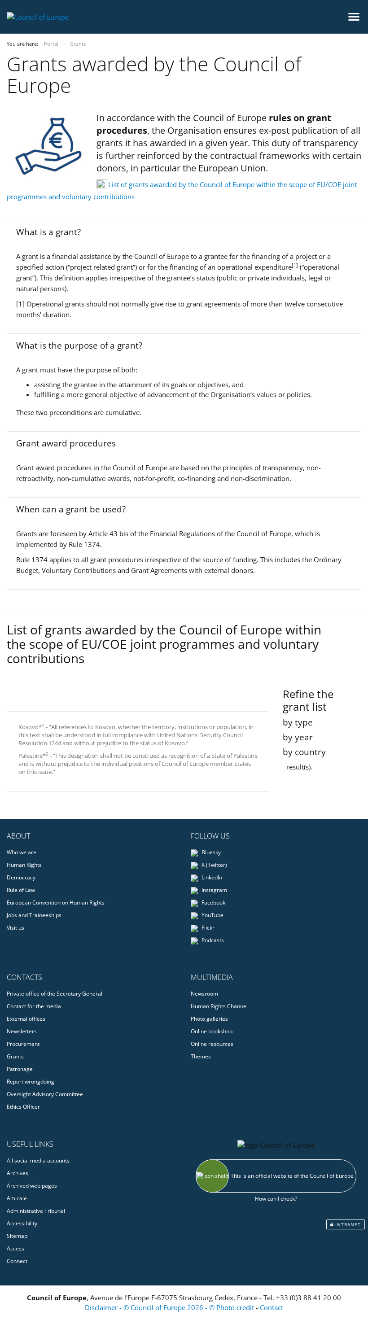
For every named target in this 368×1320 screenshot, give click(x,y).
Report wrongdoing (30, 1081)
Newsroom (204, 993)
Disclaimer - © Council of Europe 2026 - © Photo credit (170, 1307)
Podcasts (212, 940)
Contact (271, 1307)
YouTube (211, 915)
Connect (17, 1261)
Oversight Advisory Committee (45, 1094)
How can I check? (276, 1198)
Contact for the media (34, 1006)
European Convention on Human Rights (56, 902)
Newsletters (22, 1031)
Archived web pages (32, 1185)
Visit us (15, 927)
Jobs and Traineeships (34, 915)
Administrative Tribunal (36, 1211)
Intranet (347, 1224)
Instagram (213, 890)
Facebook (212, 902)
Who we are (21, 852)
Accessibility (22, 1223)
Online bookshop (211, 1031)
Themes (201, 1056)
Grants (15, 1056)
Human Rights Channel (219, 1006)
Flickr (207, 927)
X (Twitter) (213, 865)
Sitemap (17, 1236)
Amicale (17, 1198)
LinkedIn (211, 877)
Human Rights (24, 865)
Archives (17, 1173)
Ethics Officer (23, 1106)
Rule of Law (21, 890)
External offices (26, 1019)
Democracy (21, 877)
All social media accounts (38, 1160)
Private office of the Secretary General (54, 993)
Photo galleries (209, 1019)
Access (15, 1248)
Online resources (212, 1044)
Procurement (23, 1044)
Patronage (20, 1069)
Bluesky (210, 852)
